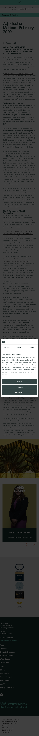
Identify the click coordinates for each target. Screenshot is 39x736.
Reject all (19, 393)
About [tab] (32, 347)
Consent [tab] (7, 347)
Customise (19, 387)
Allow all (19, 381)
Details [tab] (19, 347)
